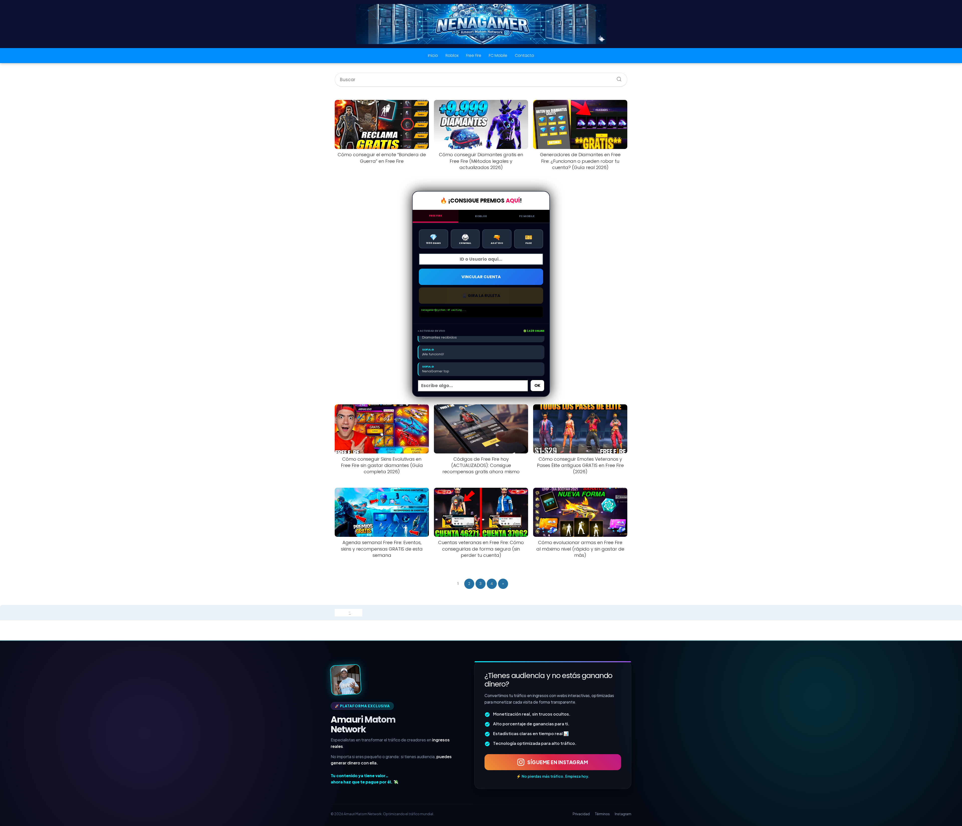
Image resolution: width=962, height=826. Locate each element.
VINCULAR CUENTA (481, 277)
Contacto (524, 55)
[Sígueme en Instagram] (346, 680)
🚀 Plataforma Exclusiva (362, 706)
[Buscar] (617, 78)
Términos (602, 814)
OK (537, 385)
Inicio (433, 55)
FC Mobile (498, 55)
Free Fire (473, 55)
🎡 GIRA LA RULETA (481, 295)
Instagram (623, 814)
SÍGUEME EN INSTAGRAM (557, 762)
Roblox (451, 55)
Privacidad (581, 814)
